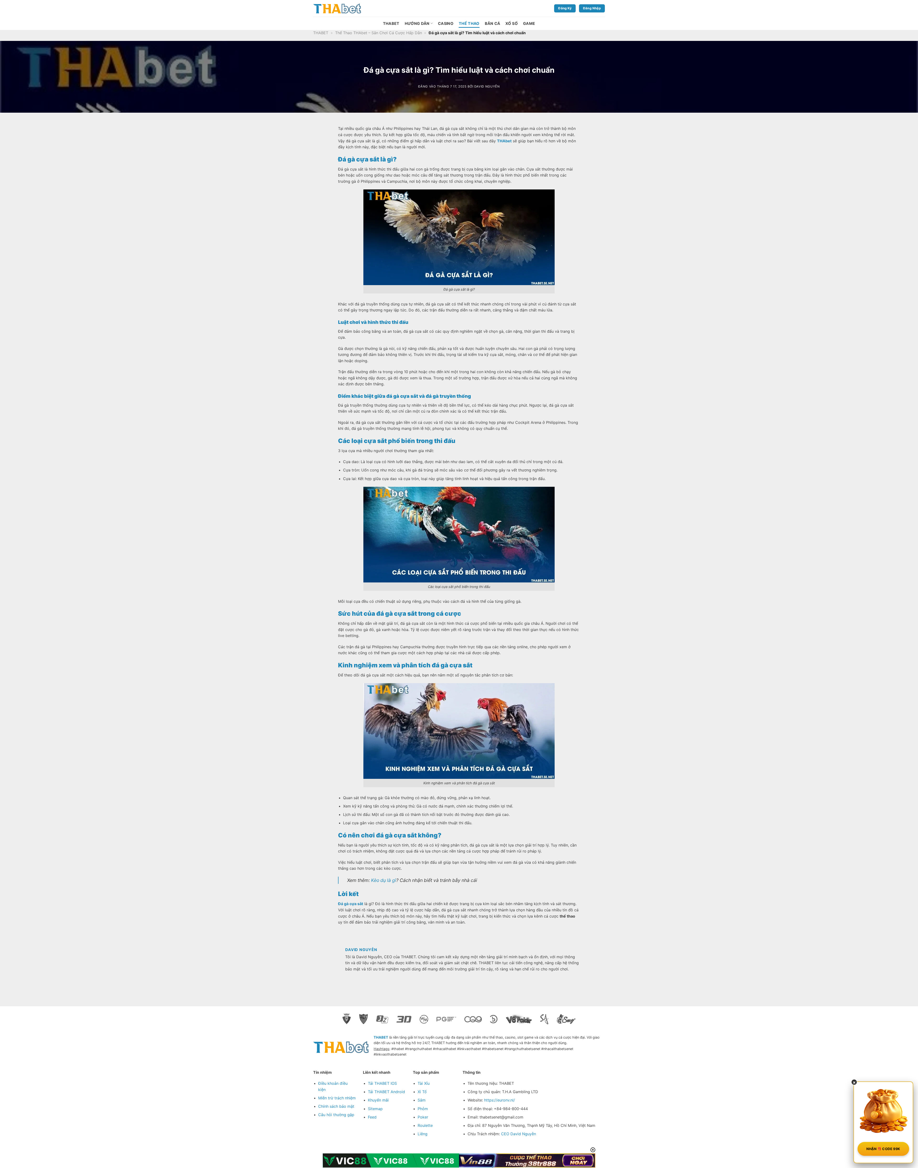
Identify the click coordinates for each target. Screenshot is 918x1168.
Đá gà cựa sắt (350, 903)
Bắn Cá (492, 23)
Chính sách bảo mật (336, 1106)
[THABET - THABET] (337, 8)
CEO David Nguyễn (518, 1133)
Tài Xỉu (424, 1083)
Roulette (425, 1125)
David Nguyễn (487, 86)
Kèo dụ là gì (383, 880)
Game (529, 23)
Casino (446, 23)
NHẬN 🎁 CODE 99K (883, 1149)
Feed (372, 1117)
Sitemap (375, 1108)
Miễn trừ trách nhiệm (337, 1098)
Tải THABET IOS (382, 1083)
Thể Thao (469, 23)
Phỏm (423, 1108)
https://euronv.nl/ (499, 1100)
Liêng (422, 1133)
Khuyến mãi (378, 1100)
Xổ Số (511, 23)
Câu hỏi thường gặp (336, 1114)
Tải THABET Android (386, 1091)
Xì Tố (422, 1091)
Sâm (422, 1100)
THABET (391, 23)
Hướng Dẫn (417, 23)
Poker (423, 1117)
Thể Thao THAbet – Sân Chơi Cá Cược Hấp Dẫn (378, 32)
